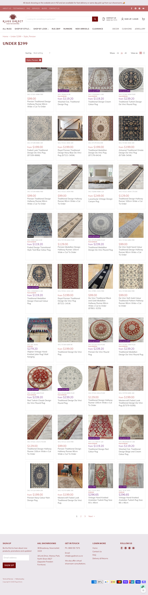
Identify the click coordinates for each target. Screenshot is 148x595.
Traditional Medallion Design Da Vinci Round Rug (100, 248)
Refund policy (19, 579)
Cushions (127, 29)
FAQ (28, 8)
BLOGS (44, 8)
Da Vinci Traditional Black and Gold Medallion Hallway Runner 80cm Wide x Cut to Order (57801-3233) (99, 303)
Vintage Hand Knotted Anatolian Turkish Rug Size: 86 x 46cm (131, 500)
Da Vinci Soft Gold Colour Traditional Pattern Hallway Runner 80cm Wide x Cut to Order (131, 302)
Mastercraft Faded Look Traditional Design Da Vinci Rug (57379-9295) (131, 403)
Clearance (97, 29)
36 (122, 53)
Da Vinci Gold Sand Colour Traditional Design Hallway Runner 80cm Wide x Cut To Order (131, 251)
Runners (67, 29)
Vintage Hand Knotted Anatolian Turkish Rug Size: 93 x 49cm (100, 500)
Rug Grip (56, 29)
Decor (115, 29)
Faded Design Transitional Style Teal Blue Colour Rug (39, 248)
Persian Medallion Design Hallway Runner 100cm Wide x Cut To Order (69, 249)
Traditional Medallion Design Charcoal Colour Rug (37, 301)
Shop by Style (22, 29)
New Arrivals (82, 29)
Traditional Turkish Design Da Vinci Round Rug (130, 103)
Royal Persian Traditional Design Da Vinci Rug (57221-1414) (69, 301)
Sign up (9, 565)
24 (118, 53)
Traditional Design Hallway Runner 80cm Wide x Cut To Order (70, 201)
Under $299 (16, 36)
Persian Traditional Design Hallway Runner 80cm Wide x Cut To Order (39, 104)
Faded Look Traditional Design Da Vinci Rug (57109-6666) (37, 152)
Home (5, 36)
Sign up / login (131, 19)
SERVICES (36, 8)
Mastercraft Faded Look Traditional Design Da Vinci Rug (70, 500)
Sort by (28, 53)
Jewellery (140, 29)
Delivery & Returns (100, 558)
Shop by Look (40, 29)
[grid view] (140, 53)
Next (91, 516)
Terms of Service (8, 579)
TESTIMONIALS (19, 8)
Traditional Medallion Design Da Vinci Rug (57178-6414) (97, 152)
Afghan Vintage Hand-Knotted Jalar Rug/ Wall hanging (37, 354)
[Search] (95, 19)
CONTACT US (54, 8)
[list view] (143, 53)
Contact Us (97, 551)
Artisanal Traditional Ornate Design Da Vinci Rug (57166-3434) (131, 152)
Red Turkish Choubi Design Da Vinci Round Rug (39, 401)
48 (126, 53)
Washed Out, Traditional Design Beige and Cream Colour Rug (130, 451)
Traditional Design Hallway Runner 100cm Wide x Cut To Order (131, 201)
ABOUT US (7, 8)
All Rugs (7, 29)
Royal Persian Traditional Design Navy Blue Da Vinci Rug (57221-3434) (69, 152)
